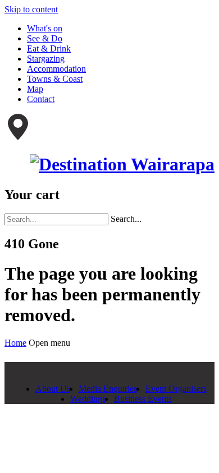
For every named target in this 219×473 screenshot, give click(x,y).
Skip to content (31, 9)
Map (35, 89)
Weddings (88, 399)
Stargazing (46, 58)
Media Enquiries (108, 388)
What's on (44, 28)
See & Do (44, 38)
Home (15, 342)
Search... (126, 219)
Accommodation (56, 68)
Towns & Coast (55, 79)
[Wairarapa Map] (17, 137)
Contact (40, 99)
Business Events (143, 399)
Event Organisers (176, 388)
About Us (52, 388)
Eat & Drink (49, 48)
